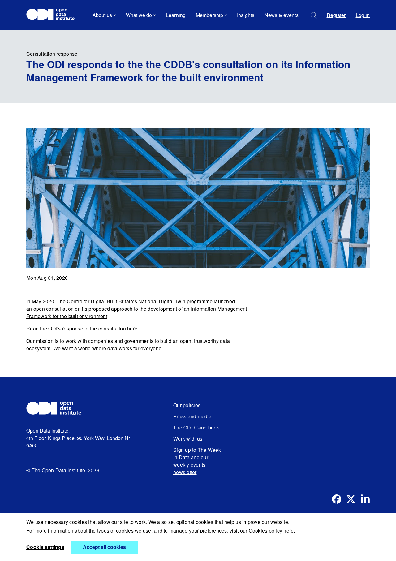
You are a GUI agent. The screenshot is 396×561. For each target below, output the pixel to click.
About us (102, 15)
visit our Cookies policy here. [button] (262, 530)
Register (336, 15)
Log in (363, 15)
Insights (246, 15)
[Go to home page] (53, 15)
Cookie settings (45, 546)
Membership (209, 15)
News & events (282, 15)
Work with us (187, 438)
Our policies (186, 405)
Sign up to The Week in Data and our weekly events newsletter (197, 461)
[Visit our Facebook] (336, 499)
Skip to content (47, 32)
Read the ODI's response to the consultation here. (82, 328)
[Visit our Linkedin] (365, 499)
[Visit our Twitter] (350, 499)
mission (45, 340)
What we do (139, 15)
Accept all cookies (104, 546)
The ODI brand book (196, 427)
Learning (176, 15)
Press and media (192, 416)
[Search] (314, 15)
